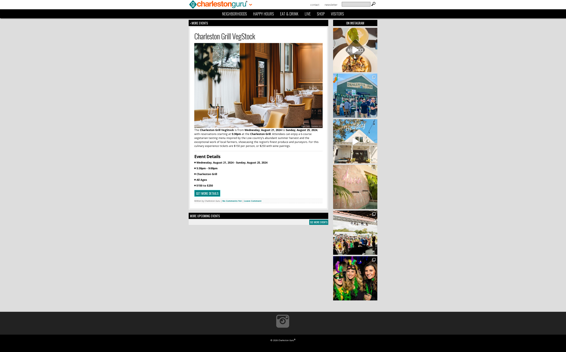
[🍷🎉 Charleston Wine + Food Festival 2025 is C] (355, 233)
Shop (321, 14)
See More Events (319, 222)
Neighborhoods (234, 14)
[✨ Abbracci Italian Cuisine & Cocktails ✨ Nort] (355, 50)
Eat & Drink (289, 14)
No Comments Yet (232, 201)
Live (308, 14)
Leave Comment (252, 201)
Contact (314, 4)
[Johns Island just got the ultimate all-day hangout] (355, 141)
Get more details (207, 193)
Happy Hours (263, 14)
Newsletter (331, 4)
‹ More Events (199, 23)
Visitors (337, 14)
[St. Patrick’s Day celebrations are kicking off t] (355, 96)
